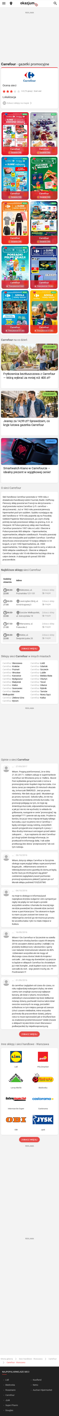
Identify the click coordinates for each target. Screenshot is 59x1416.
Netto (35, 1385)
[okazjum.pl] (29, 3)
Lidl (7, 1380)
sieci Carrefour (21, 569)
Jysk (7, 1400)
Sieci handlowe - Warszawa (31, 1359)
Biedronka (10, 1385)
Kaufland (37, 1380)
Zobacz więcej (30, 648)
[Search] (55, 3)
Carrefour (53, 1359)
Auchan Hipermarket (42, 1390)
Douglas (9, 1410)
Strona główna (7, 1359)
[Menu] (4, 3)
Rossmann (10, 1390)
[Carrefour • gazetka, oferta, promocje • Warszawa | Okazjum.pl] (29, 77)
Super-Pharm (11, 1405)
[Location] (11, 3)
